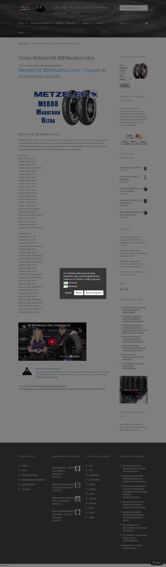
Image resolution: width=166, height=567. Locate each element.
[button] (66, 283)
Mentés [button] (79, 293)
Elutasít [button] (68, 293)
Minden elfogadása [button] (94, 293)
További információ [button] (92, 279)
